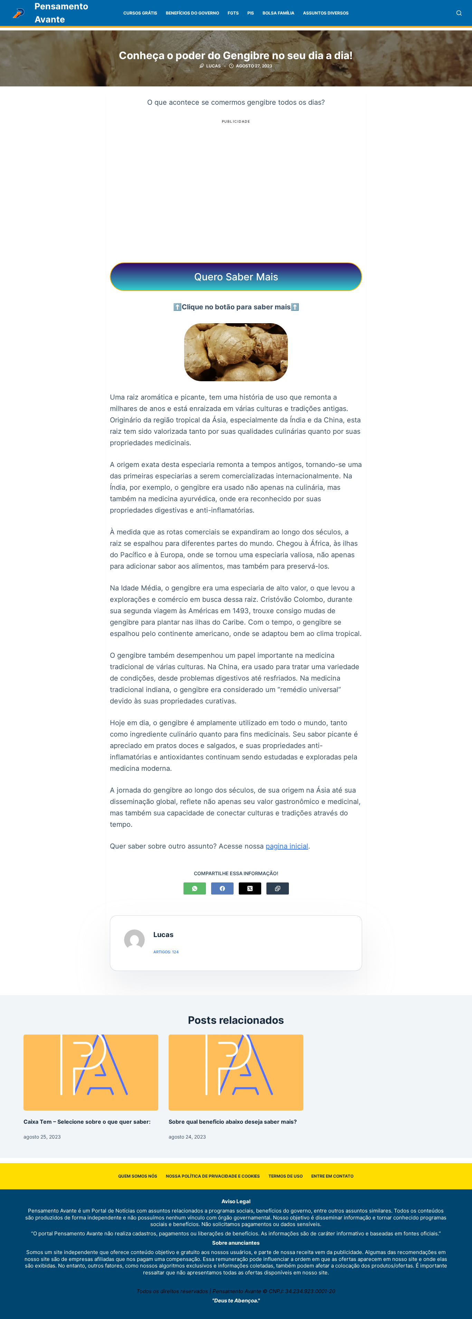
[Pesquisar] (459, 13)
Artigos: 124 (166, 952)
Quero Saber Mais (236, 277)
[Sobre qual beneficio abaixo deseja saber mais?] (236, 1072)
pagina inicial (287, 846)
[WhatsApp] (194, 888)
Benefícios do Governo (192, 13)
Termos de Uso (285, 1176)
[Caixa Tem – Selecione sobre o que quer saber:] (90, 1072)
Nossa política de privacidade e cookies (213, 1176)
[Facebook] (222, 888)
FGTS (233, 13)
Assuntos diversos (326, 13)
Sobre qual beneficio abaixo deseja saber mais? (233, 1121)
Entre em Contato (332, 1176)
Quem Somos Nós (137, 1176)
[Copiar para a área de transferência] (277, 888)
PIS (250, 13)
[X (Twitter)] (250, 888)
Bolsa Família (278, 13)
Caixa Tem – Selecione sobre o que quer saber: (87, 1121)
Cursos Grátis (140, 13)
